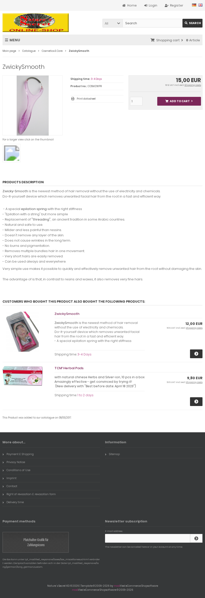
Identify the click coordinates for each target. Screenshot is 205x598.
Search (193, 23)
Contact (11, 486)
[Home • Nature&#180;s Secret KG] (35, 22)
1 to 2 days (86, 395)
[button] (112, 23)
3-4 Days (96, 79)
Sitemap (114, 454)
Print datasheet (86, 99)
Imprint (11, 478)
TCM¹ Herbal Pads (69, 368)
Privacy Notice (15, 462)
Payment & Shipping (20, 454)
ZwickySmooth (67, 313)
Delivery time (15, 502)
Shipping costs (192, 85)
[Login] (196, 538)
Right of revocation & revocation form (31, 494)
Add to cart (179, 101)
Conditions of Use (18, 470)
